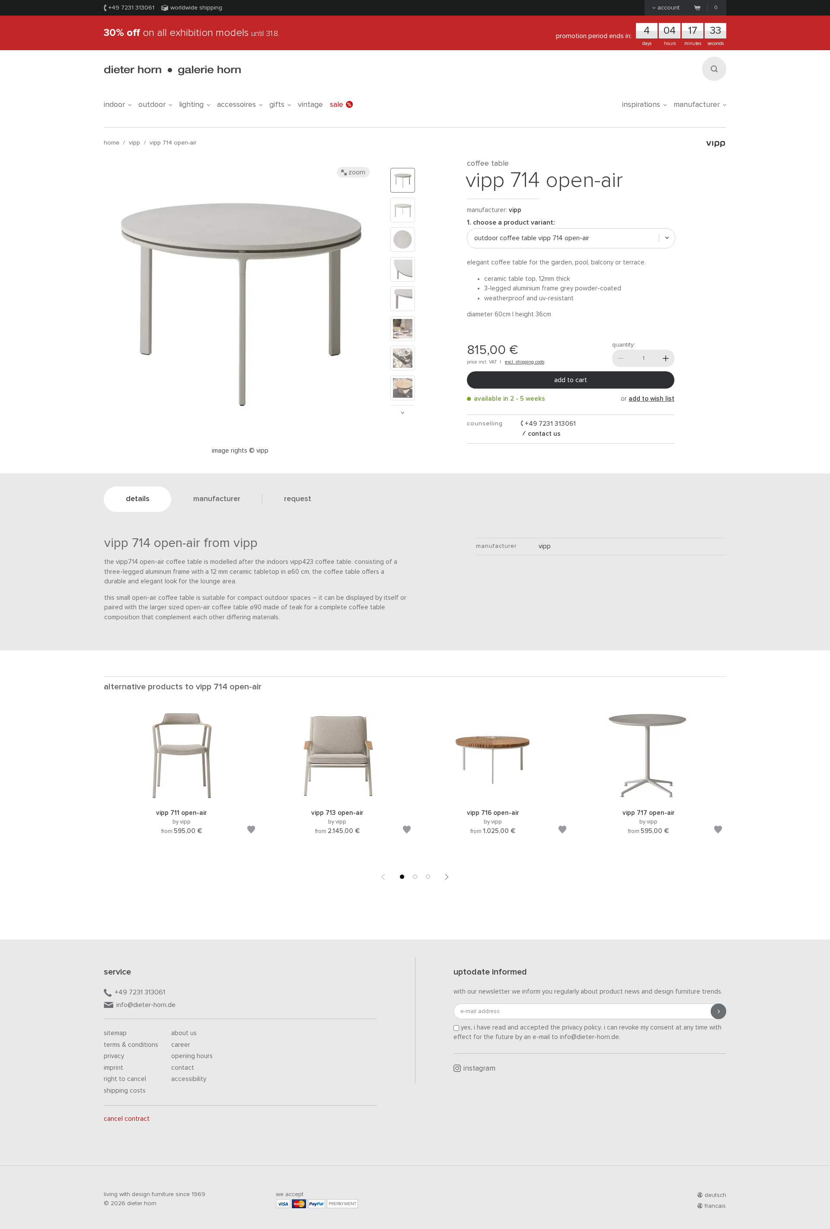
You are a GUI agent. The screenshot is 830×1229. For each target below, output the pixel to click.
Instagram (479, 1068)
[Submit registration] (718, 1011)
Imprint (113, 1068)
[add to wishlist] (251, 831)
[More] (665, 358)
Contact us (543, 434)
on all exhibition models (191, 33)
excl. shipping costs (524, 362)
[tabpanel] (181, 783)
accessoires (236, 105)
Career (180, 1045)
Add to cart (570, 379)
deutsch (715, 1195)
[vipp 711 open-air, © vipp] (181, 797)
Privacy (114, 1056)
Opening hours (192, 1056)
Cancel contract (127, 1119)
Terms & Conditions (131, 1045)
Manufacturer (697, 105)
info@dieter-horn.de (146, 1004)
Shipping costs (125, 1090)
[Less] (620, 358)
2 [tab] (415, 877)
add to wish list (651, 399)
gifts (276, 105)
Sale (336, 105)
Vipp (134, 143)
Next (402, 412)
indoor (114, 105)
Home (111, 143)
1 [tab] (402, 877)
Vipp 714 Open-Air (173, 143)
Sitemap (115, 1033)
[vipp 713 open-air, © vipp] (337, 797)
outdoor (152, 105)
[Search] (714, 69)
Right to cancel (125, 1079)
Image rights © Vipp (240, 450)
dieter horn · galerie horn (172, 70)
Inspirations (641, 105)
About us (184, 1033)
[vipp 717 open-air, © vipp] (648, 797)
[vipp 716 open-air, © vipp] (493, 797)
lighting (191, 105)
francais (715, 1206)
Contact (182, 1068)
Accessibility (188, 1079)
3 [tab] (428, 877)
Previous (383, 877)
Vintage (310, 105)
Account (669, 8)
